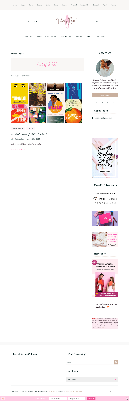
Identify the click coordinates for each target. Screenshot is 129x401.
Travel (105, 5)
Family (48, 5)
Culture (39, 5)
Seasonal (96, 5)
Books (31, 5)
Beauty (23, 5)
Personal (74, 5)
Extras (88, 37)
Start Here (28, 37)
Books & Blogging (17, 128)
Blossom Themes (52, 391)
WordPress (68, 391)
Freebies (78, 37)
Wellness (113, 5)
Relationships (84, 5)
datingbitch (19, 139)
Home (56, 5)
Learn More (105, 95)
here (103, 327)
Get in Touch (100, 37)
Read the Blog (66, 37)
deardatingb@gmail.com (102, 118)
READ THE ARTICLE (18, 149)
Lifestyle (64, 5)
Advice (15, 5)
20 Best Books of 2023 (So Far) (29, 134)
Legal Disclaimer (78, 391)
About (39, 37)
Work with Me (50, 37)
